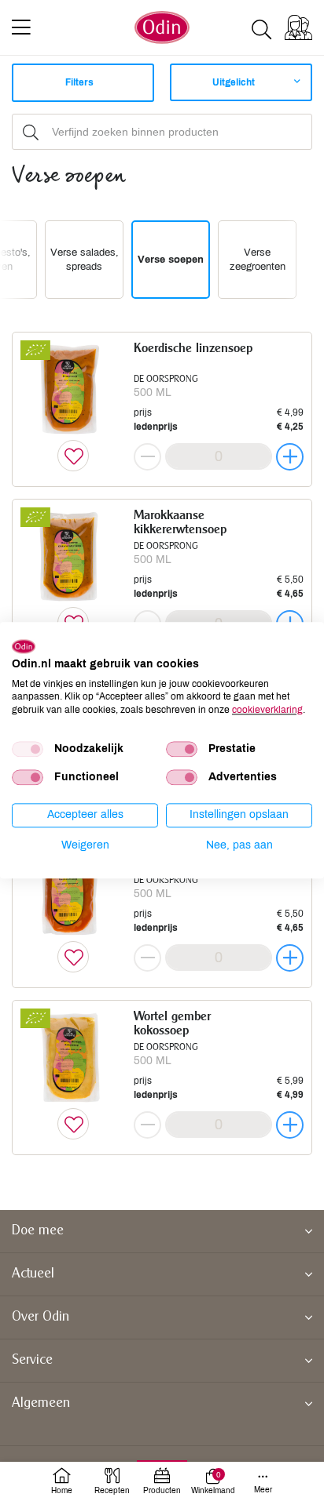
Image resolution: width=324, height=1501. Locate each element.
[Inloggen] (298, 27)
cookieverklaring (267, 709)
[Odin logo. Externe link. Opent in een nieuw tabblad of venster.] (23, 646)
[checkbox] (27, 749)
